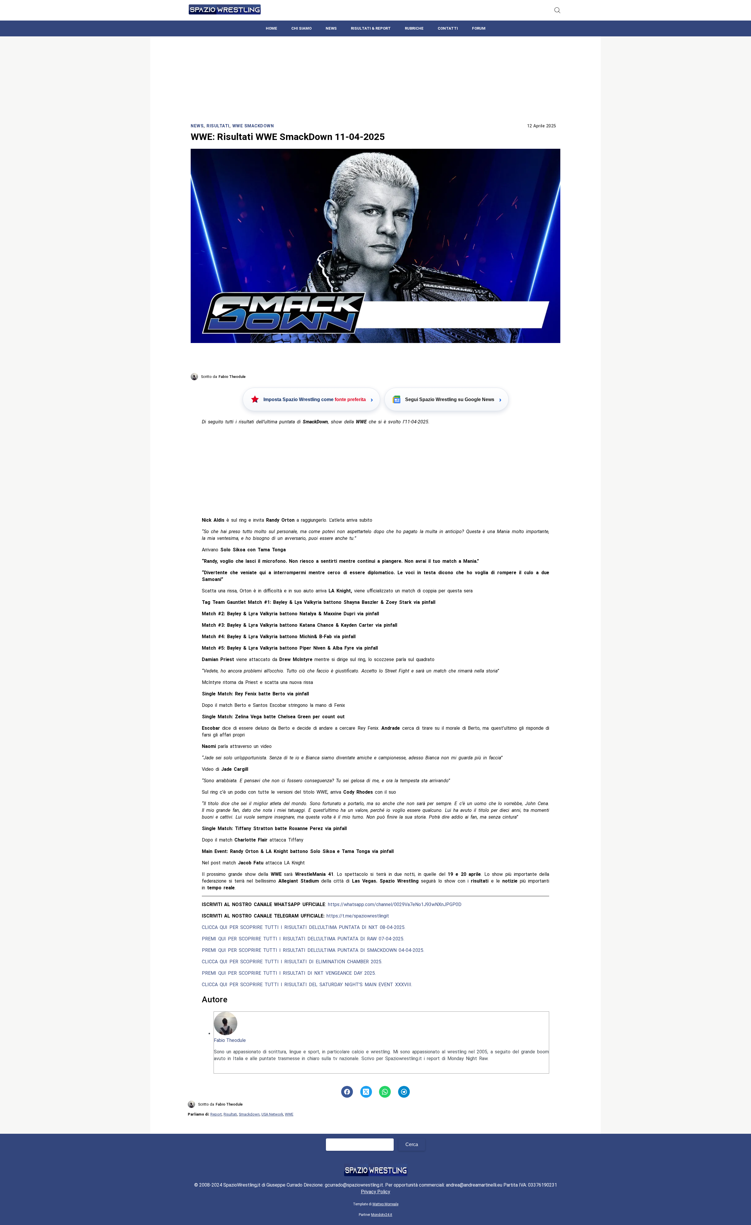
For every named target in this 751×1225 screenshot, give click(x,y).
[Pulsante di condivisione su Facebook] (347, 1092)
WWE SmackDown (253, 126)
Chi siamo (301, 28)
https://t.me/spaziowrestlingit (358, 916)
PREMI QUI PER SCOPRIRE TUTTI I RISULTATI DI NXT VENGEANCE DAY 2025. (289, 973)
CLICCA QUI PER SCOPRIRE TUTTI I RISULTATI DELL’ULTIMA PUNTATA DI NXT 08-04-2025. (303, 927)
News (331, 28)
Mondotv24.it (381, 1215)
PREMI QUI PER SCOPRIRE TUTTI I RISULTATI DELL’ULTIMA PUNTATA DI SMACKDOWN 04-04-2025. (313, 950)
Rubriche (414, 28)
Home (271, 28)
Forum (479, 28)
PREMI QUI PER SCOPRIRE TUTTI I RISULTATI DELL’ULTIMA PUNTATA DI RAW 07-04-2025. (303, 939)
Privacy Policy (375, 1191)
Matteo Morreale (385, 1204)
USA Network (272, 1114)
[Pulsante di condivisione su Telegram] (404, 1092)
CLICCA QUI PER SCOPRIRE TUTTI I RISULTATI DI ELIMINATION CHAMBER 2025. (292, 961)
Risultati (218, 126)
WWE (289, 1114)
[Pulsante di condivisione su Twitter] (366, 1092)
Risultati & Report (371, 28)
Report (216, 1114)
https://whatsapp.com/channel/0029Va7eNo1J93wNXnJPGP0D (394, 904)
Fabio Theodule (230, 1040)
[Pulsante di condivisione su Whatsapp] (385, 1092)
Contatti (448, 28)
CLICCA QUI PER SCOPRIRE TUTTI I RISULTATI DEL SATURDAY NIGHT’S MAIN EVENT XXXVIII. (307, 984)
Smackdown (249, 1114)
